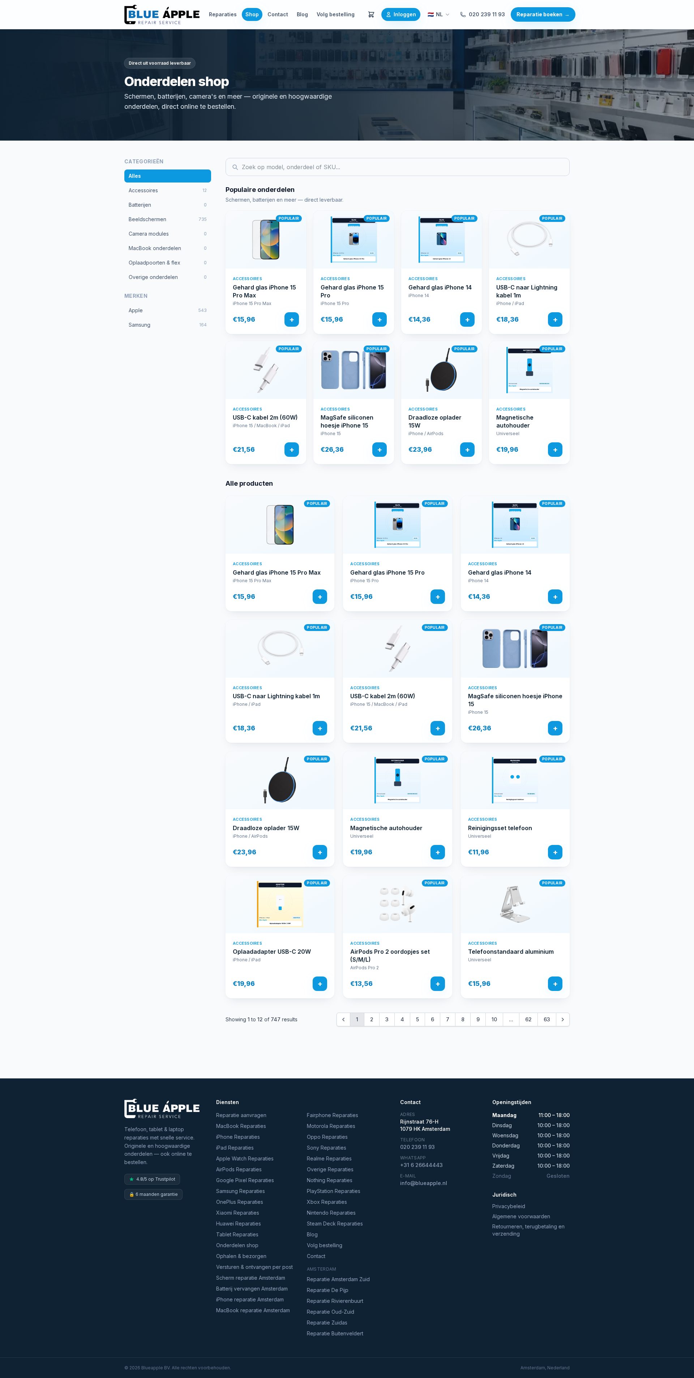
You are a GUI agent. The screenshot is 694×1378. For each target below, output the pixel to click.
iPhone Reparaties (238, 1137)
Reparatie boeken (543, 14)
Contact (277, 14)
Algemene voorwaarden (521, 1216)
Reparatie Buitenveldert (335, 1333)
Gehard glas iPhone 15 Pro (352, 291)
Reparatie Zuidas (327, 1322)
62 (528, 1019)
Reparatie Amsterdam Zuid (338, 1279)
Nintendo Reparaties (331, 1213)
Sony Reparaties (326, 1148)
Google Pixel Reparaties (245, 1180)
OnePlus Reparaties (239, 1202)
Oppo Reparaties (327, 1137)
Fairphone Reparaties (332, 1115)
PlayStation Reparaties (333, 1191)
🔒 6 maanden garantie (153, 1194)
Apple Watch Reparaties (245, 1158)
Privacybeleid (508, 1206)
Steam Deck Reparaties (335, 1223)
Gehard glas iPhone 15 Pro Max (264, 291)
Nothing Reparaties (329, 1180)
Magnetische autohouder (515, 421)
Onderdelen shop (237, 1245)
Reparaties (223, 14)
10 (494, 1019)
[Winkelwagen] (371, 14)
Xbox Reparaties (327, 1202)
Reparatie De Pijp (327, 1290)
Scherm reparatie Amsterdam (250, 1278)
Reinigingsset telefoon (500, 828)
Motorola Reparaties (331, 1126)
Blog (302, 14)
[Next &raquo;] (563, 1019)
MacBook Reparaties (241, 1126)
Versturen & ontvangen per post (254, 1267)
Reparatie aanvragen (241, 1115)
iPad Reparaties (235, 1148)
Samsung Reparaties (240, 1191)
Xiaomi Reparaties (237, 1213)
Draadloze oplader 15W (435, 421)
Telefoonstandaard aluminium (511, 951)
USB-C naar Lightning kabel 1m (526, 291)
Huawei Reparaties (238, 1223)
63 (547, 1019)
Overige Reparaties (330, 1169)
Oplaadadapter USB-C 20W (272, 951)
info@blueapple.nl (423, 1183)
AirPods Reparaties (239, 1169)
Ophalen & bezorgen (241, 1256)
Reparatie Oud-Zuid (330, 1312)
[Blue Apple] (162, 14)
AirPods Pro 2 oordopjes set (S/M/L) (390, 955)
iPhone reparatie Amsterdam (250, 1299)
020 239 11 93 (487, 14)
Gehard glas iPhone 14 (440, 287)
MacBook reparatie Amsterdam (253, 1310)
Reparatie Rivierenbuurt (335, 1301)
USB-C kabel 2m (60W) (265, 417)
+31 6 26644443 (421, 1165)
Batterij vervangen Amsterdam (252, 1288)
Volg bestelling (336, 14)
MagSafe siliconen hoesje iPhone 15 (347, 421)
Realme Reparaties (329, 1158)
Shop (252, 14)
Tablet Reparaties (237, 1234)
